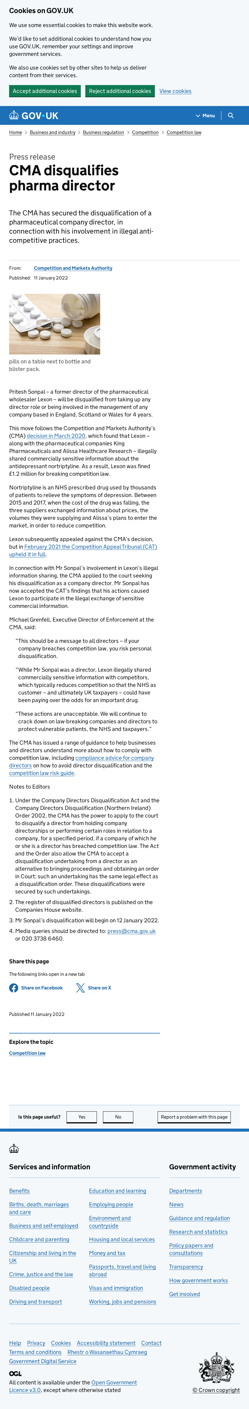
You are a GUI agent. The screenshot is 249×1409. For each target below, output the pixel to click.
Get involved (184, 1294)
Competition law (184, 132)
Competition (145, 132)
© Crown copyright (216, 1390)
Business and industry (52, 132)
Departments (185, 1190)
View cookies (175, 91)
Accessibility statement (106, 1342)
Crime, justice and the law (41, 1274)
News (176, 1204)
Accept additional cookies (45, 90)
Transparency (186, 1266)
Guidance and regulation (199, 1218)
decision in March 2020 (56, 435)
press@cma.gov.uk (131, 930)
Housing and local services (122, 1239)
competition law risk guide (41, 773)
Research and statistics (198, 1231)
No (124, 1117)
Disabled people (29, 1287)
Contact (151, 1342)
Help (15, 1342)
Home (15, 132)
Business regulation (103, 132)
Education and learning (117, 1190)
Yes (87, 1117)
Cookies (61, 1342)
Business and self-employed (43, 1225)
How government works (198, 1280)
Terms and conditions (35, 1352)
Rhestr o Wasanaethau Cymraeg (107, 1352)
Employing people (111, 1204)
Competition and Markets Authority (73, 268)
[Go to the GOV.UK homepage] (33, 115)
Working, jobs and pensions (122, 1301)
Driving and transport (35, 1301)
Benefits (19, 1190)
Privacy (36, 1342)
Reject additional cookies (120, 90)
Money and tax (107, 1253)
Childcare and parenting (39, 1239)
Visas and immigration (116, 1287)
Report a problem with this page (194, 1117)
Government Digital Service (43, 1361)
